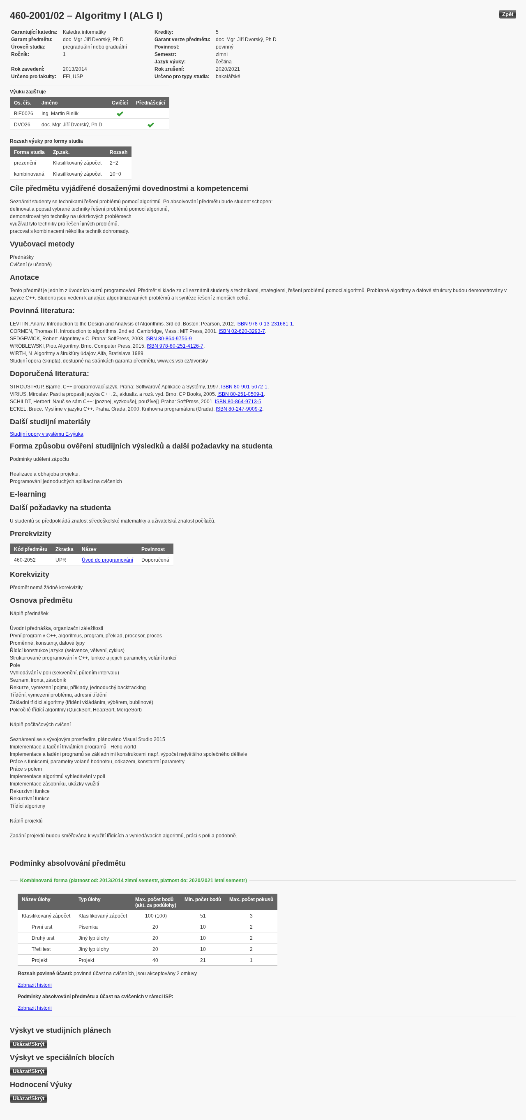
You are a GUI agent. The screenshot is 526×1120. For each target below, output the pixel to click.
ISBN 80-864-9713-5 (238, 401)
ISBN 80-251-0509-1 (240, 394)
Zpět (507, 14)
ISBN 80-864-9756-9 (168, 339)
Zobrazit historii (35, 985)
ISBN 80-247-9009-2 (239, 409)
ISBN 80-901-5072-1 (244, 387)
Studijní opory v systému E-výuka (46, 434)
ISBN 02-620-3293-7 (242, 331)
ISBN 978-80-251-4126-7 (175, 346)
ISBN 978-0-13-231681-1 (264, 324)
